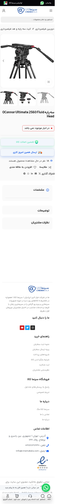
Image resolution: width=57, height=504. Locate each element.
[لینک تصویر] (38, 289)
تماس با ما (44, 414)
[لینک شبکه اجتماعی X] (40, 174)
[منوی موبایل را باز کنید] (51, 11)
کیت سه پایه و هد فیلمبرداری (15, 29)
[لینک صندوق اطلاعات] (45, 3)
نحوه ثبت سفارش (41, 344)
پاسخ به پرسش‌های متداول (37, 387)
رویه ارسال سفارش (40, 349)
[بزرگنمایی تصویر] (48, 82)
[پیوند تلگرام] (24, 174)
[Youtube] (22, 327)
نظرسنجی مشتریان (41, 370)
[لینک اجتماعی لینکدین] (32, 174)
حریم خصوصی (43, 392)
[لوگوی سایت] (27, 11)
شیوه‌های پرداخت (41, 354)
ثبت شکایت (44, 365)
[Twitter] (27, 327)
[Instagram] (32, 327)
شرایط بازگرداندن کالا (40, 359)
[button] (51, 61)
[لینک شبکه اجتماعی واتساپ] (28, 174)
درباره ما (45, 419)
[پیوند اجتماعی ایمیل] (36, 174)
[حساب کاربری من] (4, 11)
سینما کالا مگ (43, 409)
